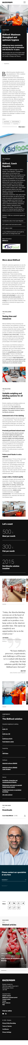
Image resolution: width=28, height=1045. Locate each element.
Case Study (6, 121)
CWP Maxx (5, 753)
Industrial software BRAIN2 (9, 763)
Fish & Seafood (15, 121)
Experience (6, 63)
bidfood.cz (5, 240)
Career (4, 1001)
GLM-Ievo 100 (6, 734)
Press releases (6, 1003)
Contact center (6, 999)
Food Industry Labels (8, 741)
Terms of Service (7, 1026)
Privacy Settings (6, 1032)
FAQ (3, 1004)
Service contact (6, 995)
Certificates (5, 1029)
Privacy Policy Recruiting (9, 1023)
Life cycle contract (7, 795)
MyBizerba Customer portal (9, 997)
